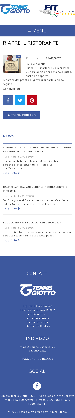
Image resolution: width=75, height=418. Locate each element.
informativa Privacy (37, 318)
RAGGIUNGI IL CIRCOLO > (37, 359)
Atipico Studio (58, 412)
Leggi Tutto (10, 173)
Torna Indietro (23, 115)
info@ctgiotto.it (37, 314)
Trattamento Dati (37, 322)
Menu (37, 31)
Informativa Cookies (37, 326)
